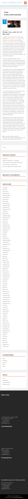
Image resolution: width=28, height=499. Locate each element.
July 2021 (5, 232)
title (21, 139)
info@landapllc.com (5, 423)
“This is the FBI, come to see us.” (10, 164)
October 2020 (6, 238)
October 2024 (6, 207)
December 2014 (6, 295)
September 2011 (6, 330)
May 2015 (5, 285)
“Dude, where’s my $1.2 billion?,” (15, 38)
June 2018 (5, 254)
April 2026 (5, 189)
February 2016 (6, 274)
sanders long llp (16, 139)
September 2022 (6, 217)
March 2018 (5, 260)
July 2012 (5, 315)
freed (19, 137)
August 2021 (5, 230)
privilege (4, 139)
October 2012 (6, 311)
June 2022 (5, 221)
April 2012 (5, 319)
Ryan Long (6, 30)
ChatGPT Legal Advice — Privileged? (11, 160)
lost (24, 137)
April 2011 (5, 340)
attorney (17, 136)
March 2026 (5, 191)
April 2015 (5, 287)
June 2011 (5, 336)
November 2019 (6, 244)
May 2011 (5, 338)
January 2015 (6, 293)
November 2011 (6, 326)
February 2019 (6, 248)
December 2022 (6, 215)
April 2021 (5, 236)
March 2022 (5, 223)
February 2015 (6, 291)
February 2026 (6, 193)
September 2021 (6, 229)
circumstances (6, 137)
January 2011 (6, 346)
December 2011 (6, 325)
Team (4, 366)
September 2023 (6, 209)
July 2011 (5, 334)
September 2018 (6, 250)
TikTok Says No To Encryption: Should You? (12, 162)
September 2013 (6, 303)
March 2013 (5, 309)
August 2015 (5, 279)
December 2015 (6, 276)
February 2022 (6, 225)
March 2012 (5, 321)
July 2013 (5, 305)
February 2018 (6, 262)
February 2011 (6, 344)
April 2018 (5, 258)
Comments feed (6, 382)
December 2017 (6, 266)
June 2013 (5, 307)
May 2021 (5, 234)
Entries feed (5, 380)
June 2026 (5, 187)
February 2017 (6, 272)
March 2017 (5, 270)
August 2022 (5, 219)
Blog (9, 136)
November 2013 (6, 301)
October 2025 (6, 197)
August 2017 (5, 268)
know (22, 137)
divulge (16, 137)
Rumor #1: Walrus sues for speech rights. (12, 166)
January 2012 (6, 323)
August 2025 (5, 199)
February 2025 (6, 203)
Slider (4, 364)
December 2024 (6, 205)
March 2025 (5, 201)
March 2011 (5, 342)
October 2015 (6, 277)
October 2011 (6, 328)
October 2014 (6, 299)
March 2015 (5, 289)
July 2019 (5, 246)
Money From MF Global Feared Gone (11, 41)
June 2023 (5, 211)
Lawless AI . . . (6, 158)
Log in (4, 378)
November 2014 (6, 297)
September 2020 (6, 240)
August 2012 (5, 313)
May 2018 (5, 256)
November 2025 (6, 195)
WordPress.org (6, 384)
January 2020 (6, 242)
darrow (13, 137)
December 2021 (6, 227)
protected (8, 139)
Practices (5, 362)
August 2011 (5, 332)
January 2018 (6, 264)
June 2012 (5, 317)
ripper (12, 139)
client (10, 137)
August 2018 (5, 252)
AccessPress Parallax (18, 497)
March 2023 (5, 213)
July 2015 (5, 281)
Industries (5, 360)
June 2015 (5, 283)
